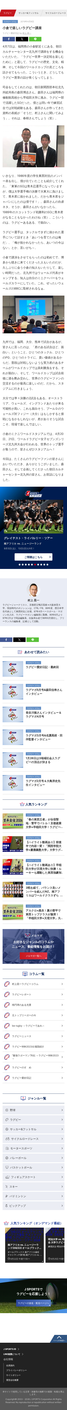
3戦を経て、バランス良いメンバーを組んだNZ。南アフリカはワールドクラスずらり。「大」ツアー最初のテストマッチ (44, 891)
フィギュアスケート (23, 1177)
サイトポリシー (13, 1375)
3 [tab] (26, 564)
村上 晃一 (27, 33)
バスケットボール (21, 1167)
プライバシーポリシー (16, 1370)
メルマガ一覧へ (33, 955)
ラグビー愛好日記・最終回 (42, 667)
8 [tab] (41, 564)
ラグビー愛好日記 (21, 1077)
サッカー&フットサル (28, 13)
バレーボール (18, 1158)
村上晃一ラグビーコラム (25, 983)
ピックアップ (17, 1205)
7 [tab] (38, 564)
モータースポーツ (21, 1148)
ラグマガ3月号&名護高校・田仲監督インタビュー (44, 737)
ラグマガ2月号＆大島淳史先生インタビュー (43, 782)
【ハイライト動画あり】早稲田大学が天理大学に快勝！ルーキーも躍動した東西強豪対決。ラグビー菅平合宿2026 (44, 868)
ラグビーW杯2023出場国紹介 (28, 1046)
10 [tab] (47, 564)
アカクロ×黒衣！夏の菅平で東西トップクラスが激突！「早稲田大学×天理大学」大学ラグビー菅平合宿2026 (43, 914)
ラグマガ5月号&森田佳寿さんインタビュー (44, 691)
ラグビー (7, 13)
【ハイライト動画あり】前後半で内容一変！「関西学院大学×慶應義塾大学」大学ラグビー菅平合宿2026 (44, 845)
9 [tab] (44, 564)
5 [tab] (32, 564)
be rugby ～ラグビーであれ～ (28, 1025)
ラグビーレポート (21, 994)
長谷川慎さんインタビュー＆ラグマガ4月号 (44, 714)
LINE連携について (11, 1354)
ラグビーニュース (21, 1036)
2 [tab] (23, 564)
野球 (12, 1110)
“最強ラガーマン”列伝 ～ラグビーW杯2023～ (35, 1057)
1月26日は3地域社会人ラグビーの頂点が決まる (43, 760)
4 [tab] (29, 564)
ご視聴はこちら (33, 557)
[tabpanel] (33, 531)
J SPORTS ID (9, 1349)
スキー (13, 1186)
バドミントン (18, 1196)
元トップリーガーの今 (24, 1015)
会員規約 (10, 1365)
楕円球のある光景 (21, 1004)
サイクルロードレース (25, 1138)
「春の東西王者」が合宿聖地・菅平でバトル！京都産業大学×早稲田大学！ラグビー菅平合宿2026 (44, 823)
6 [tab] (35, 564)
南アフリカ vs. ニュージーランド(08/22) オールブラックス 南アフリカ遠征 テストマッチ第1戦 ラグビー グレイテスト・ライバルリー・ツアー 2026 (24, 1246)
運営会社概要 (12, 1380)
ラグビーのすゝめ (21, 1067)
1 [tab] (19, 564)
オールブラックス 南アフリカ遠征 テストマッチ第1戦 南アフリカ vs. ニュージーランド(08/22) (23, 1253)
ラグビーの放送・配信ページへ (33, 1303)
